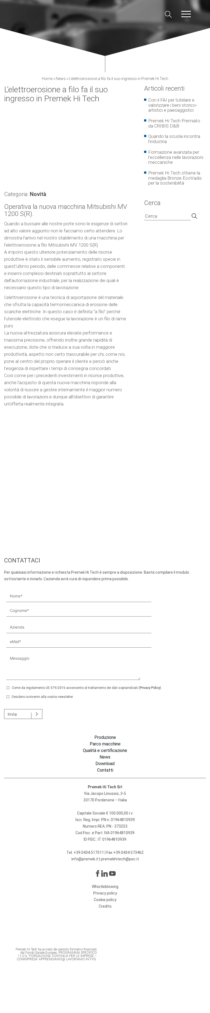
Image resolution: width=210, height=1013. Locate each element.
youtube (112, 873)
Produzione (105, 737)
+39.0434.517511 (89, 852)
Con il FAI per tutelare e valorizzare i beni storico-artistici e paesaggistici (172, 105)
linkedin (104, 873)
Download (105, 764)
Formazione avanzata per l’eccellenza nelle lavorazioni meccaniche (175, 157)
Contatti (105, 770)
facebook (97, 873)
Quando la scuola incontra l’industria (174, 139)
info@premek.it (85, 859)
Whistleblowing (105, 886)
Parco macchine (105, 744)
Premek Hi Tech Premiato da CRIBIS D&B (174, 123)
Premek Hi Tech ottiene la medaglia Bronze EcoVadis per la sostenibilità (175, 178)
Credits (105, 906)
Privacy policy (105, 893)
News (61, 78)
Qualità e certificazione (105, 750)
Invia (12, 714)
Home (47, 78)
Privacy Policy (150, 688)
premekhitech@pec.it (120, 859)
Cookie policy (105, 900)
